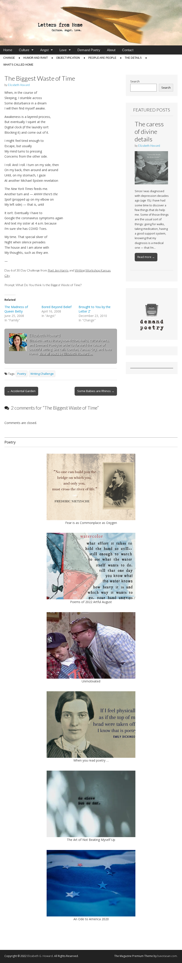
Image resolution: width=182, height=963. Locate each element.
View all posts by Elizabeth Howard (66, 354)
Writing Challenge (42, 374)
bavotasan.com (167, 956)
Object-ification (68, 57)
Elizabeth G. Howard (40, 956)
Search (135, 81)
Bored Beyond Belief (56, 307)
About (111, 50)
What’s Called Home (18, 64)
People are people (102, 57)
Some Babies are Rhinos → (95, 391)
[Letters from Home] (91, 22)
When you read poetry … (91, 760)
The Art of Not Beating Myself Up (91, 840)
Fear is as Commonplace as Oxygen (91, 523)
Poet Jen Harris (58, 270)
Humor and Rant (35, 57)
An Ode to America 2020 (91, 919)
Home (7, 50)
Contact (127, 50)
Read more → (146, 257)
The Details (133, 57)
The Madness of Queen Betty (16, 309)
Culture (24, 50)
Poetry (21, 374)
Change (9, 57)
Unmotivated (91, 681)
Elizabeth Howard (19, 85)
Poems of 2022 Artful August (91, 602)
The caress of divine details (149, 131)
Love (63, 50)
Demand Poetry (88, 50)
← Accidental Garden (21, 391)
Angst (44, 50)
